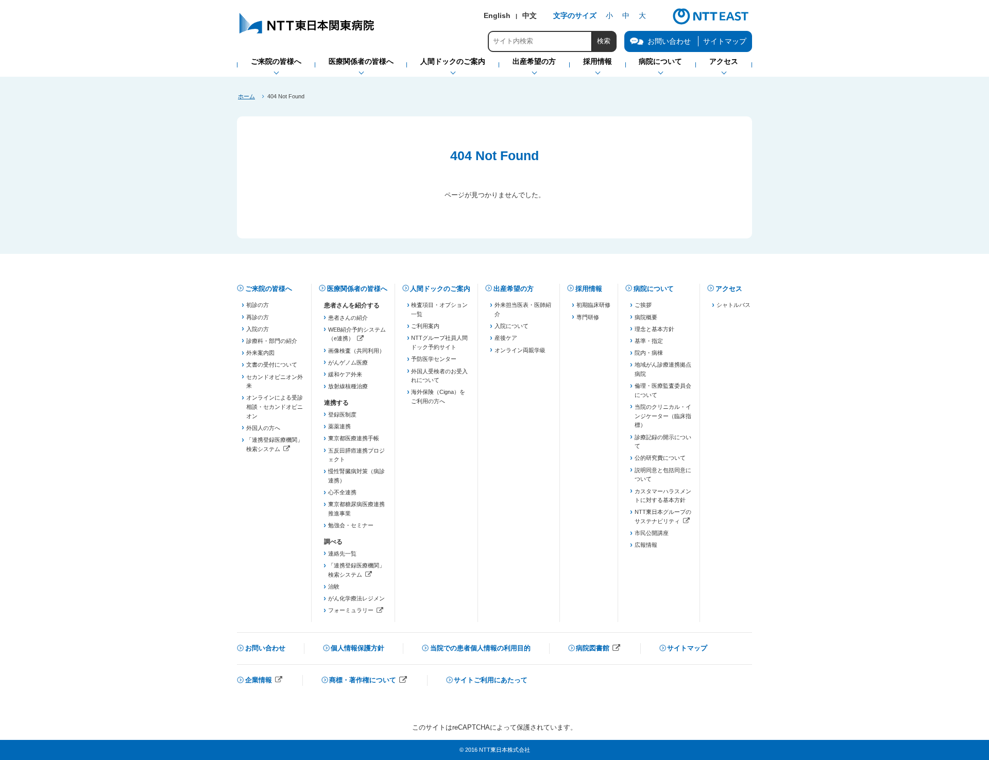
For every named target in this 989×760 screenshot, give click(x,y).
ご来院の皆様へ (268, 288)
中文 (529, 15)
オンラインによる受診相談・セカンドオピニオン (274, 406)
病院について (654, 288)
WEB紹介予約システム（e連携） (357, 334)
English (497, 15)
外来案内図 (260, 353)
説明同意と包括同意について (663, 474)
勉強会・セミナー (350, 525)
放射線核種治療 (348, 386)
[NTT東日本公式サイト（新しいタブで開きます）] (710, 23)
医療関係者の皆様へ (357, 288)
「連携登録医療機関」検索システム (275, 445)
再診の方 (257, 317)
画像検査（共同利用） (356, 351)
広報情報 (646, 545)
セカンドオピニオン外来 (274, 381)
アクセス (728, 288)
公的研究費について (660, 458)
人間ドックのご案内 (440, 288)
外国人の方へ (263, 428)
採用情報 (588, 288)
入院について (511, 326)
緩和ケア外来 (345, 374)
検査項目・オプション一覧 (439, 309)
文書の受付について (271, 364)
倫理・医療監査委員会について (663, 390)
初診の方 (257, 305)
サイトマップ (724, 41)
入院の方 (257, 329)
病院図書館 (598, 649)
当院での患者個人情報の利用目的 (480, 648)
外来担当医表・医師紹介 (522, 309)
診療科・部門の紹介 (271, 341)
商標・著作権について (368, 681)
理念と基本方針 (654, 329)
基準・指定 (649, 341)
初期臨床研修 (593, 305)
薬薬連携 (339, 426)
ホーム (246, 96)
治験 (333, 586)
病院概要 (646, 317)
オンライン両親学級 (519, 350)
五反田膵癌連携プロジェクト (356, 455)
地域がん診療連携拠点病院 (663, 369)
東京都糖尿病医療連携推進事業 (356, 508)
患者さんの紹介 (348, 318)
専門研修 (587, 317)
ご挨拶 (643, 305)
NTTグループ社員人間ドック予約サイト (439, 342)
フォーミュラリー (357, 611)
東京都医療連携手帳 (353, 438)
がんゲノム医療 (348, 362)
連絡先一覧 (342, 553)
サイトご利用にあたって (490, 680)
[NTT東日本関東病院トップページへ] (307, 33)
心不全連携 (342, 492)
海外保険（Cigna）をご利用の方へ (438, 396)
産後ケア (505, 338)
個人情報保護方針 (357, 648)
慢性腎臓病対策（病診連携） (356, 475)
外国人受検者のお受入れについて (439, 376)
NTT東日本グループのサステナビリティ (663, 517)
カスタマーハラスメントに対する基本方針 (663, 496)
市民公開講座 (652, 533)
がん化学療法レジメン (356, 598)
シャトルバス (734, 305)
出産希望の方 (513, 288)
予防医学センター (433, 359)
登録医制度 (342, 414)
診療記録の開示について (663, 442)
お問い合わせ (265, 648)
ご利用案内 (425, 326)
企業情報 (264, 681)
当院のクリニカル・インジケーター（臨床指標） (663, 416)
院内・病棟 (649, 353)
